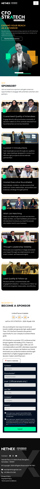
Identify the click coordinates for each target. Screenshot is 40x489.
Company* (8, 397)
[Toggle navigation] (36, 3)
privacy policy (11, 424)
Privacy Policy (6, 476)
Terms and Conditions (8, 481)
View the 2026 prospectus (11, 38)
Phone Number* (9, 373)
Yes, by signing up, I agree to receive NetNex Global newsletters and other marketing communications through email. (19, 414)
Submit (20, 429)
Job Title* (7, 389)
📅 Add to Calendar (11, 361)
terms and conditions (20, 424)
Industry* (7, 405)
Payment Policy (6, 479)
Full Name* (7, 366)
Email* (15, 381)
